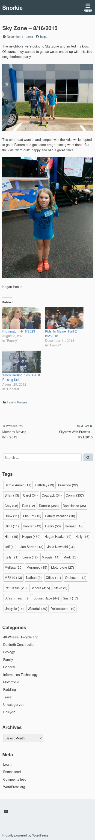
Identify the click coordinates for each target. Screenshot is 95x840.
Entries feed (12, 771)
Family (11, 402)
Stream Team (17, 598)
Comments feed (15, 779)
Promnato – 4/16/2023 (18, 331)
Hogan (31, 536)
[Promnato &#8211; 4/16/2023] (21, 318)
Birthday (44, 485)
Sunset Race (46, 598)
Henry (53, 526)
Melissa (14, 567)
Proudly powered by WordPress (25, 835)
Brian (12, 495)
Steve (60, 588)
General (22, 402)
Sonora (40, 588)
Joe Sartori (32, 546)
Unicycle (14, 608)
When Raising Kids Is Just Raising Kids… (21, 377)
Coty (11, 505)
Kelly (11, 557)
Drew (12, 516)
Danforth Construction (19, 644)
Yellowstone (63, 608)
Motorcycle (62, 567)
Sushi (70, 598)
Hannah (32, 526)
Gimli (12, 526)
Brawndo (68, 485)
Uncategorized (13, 704)
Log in (7, 764)
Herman (74, 526)
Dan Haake (74, 505)
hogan (44, 36)
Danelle (49, 505)
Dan (28, 505)
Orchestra (75, 577)
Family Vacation (60, 516)
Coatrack (52, 495)
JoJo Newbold (61, 546)
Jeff (11, 546)
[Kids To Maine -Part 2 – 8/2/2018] (64, 318)
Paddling (9, 689)
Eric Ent (32, 516)
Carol (30, 495)
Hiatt (11, 536)
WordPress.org (14, 786)
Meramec (37, 567)
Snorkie (12, 7)
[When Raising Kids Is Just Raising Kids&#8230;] (21, 362)
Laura (30, 557)
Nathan (34, 577)
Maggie (50, 557)
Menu (88, 10)
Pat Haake (16, 588)
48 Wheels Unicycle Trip (20, 637)
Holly (82, 536)
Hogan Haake (58, 536)
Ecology (9, 652)
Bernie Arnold (18, 485)
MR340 (13, 577)
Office (53, 577)
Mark (70, 557)
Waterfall (37, 608)
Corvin (75, 495)
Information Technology (20, 674)
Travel (7, 697)
